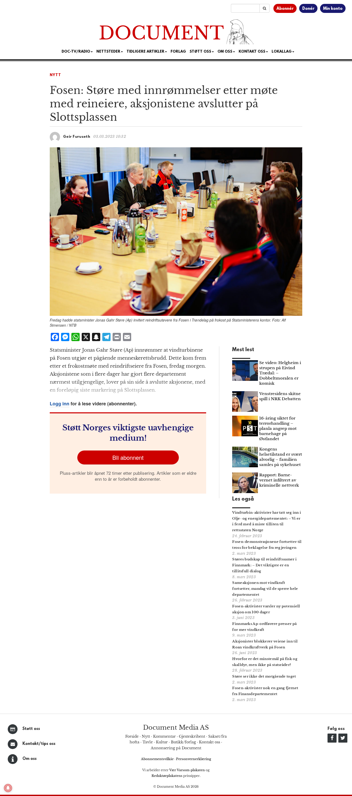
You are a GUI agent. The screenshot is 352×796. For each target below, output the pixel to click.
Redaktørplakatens (167, 776)
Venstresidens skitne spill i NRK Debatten (280, 396)
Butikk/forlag (183, 742)
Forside (132, 736)
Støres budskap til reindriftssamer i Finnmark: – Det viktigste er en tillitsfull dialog (264, 565)
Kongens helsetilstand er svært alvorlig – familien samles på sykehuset (280, 457)
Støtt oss (31, 729)
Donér (308, 8)
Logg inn (59, 403)
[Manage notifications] (8, 788)
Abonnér (285, 8)
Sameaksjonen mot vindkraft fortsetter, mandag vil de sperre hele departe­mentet (265, 589)
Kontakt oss (252, 52)
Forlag (178, 52)
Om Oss (224, 52)
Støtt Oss (200, 52)
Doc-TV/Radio (76, 52)
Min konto (332, 8)
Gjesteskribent (192, 736)
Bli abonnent (128, 457)
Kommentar (164, 736)
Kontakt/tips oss (38, 744)
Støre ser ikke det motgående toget (264, 676)
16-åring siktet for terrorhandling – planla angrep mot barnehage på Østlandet (278, 428)
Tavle (148, 742)
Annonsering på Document (176, 748)
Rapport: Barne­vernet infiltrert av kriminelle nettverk (279, 480)
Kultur (162, 742)
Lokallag (282, 52)
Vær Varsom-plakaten (187, 770)
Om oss (29, 759)
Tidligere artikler (145, 52)
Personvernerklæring (193, 759)
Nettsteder (108, 52)
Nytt (55, 75)
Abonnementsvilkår (157, 759)
